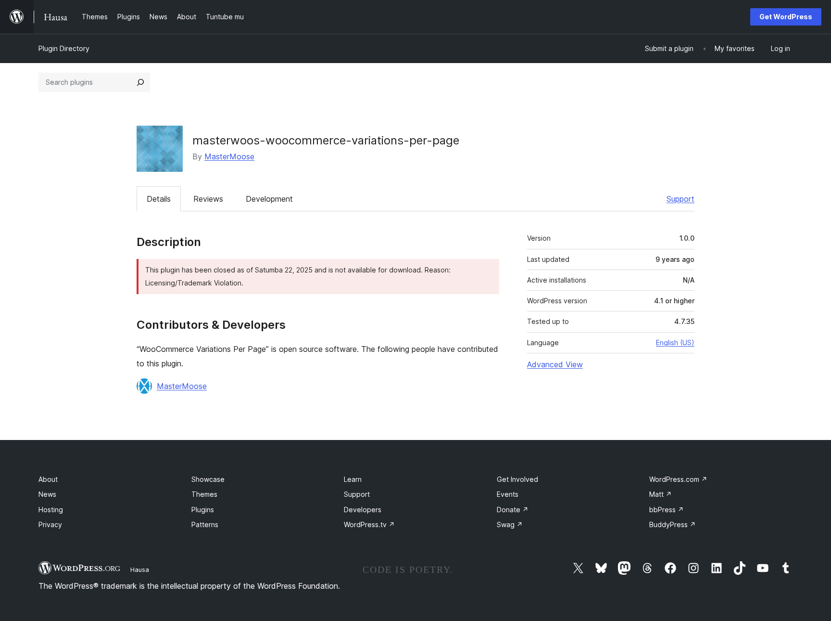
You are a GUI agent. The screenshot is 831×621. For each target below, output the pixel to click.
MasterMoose (229, 156)
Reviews (208, 199)
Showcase (208, 479)
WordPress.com (678, 479)
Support (680, 199)
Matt (660, 494)
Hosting (50, 509)
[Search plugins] (140, 82)
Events (507, 494)
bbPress (666, 509)
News (47, 494)
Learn (353, 479)
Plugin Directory (63, 48)
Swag (510, 524)
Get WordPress (785, 17)
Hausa (139, 569)
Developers (362, 509)
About (48, 479)
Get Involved (517, 479)
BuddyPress (672, 524)
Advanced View (555, 364)
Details (159, 199)
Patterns (204, 524)
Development (269, 199)
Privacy (50, 524)
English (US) (675, 342)
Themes (204, 494)
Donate (513, 509)
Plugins (202, 509)
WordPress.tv (369, 524)
